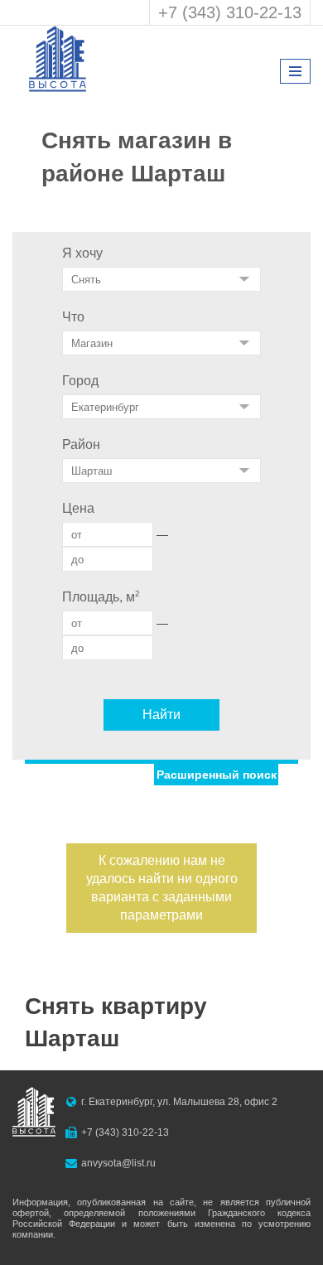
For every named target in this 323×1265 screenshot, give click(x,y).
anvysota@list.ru (118, 1163)
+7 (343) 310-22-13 (229, 12)
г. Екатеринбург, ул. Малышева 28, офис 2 (179, 1102)
